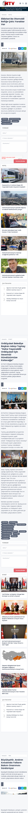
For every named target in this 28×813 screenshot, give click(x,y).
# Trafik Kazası (6, 121)
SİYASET (10, 339)
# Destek (14, 536)
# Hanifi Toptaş (21, 524)
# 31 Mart (16, 533)
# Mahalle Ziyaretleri (7, 529)
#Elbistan (5, 119)
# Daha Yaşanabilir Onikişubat (10, 531)
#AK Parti (5, 522)
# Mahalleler (6, 538)
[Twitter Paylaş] (22, 48)
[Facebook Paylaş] (19, 48)
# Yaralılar (15, 121)
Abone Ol (4, 48)
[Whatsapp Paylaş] (25, 48)
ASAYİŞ (10, 14)
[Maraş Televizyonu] (8, 3)
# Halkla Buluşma (7, 533)
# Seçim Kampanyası (8, 527)
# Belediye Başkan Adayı (8, 524)
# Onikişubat (13, 522)
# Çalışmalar (6, 536)
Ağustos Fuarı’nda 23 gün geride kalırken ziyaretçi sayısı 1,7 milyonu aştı (14, 8)
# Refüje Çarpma (7, 123)
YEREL (9, 755)
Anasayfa (4, 14)
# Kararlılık (22, 531)
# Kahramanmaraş (14, 119)
